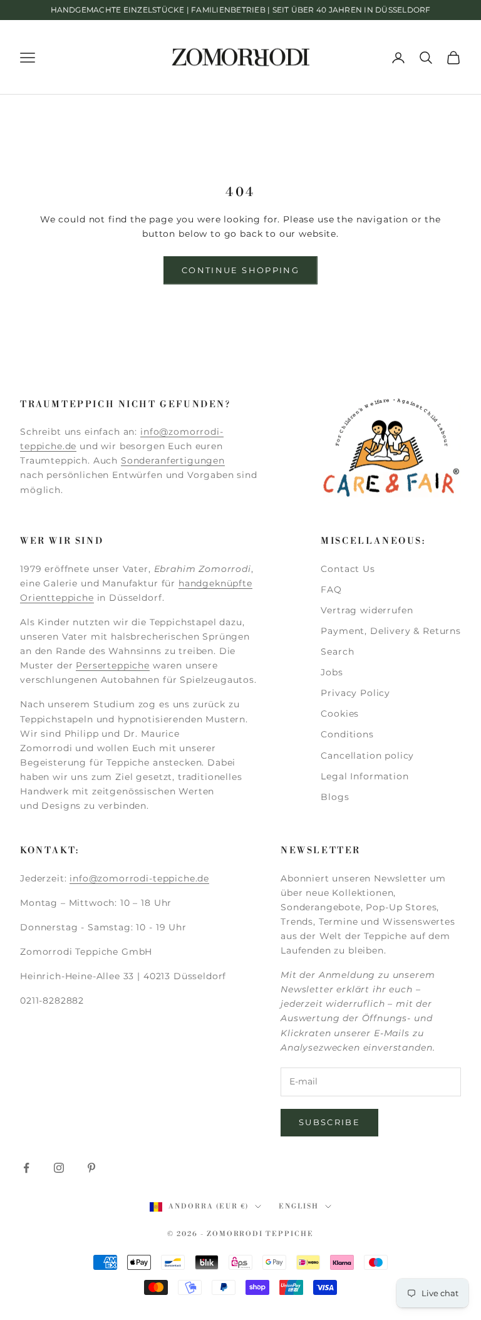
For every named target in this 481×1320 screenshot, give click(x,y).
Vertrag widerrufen (367, 610)
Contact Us (348, 568)
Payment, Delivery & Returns (391, 631)
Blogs (335, 797)
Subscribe (329, 1122)
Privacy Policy (355, 693)
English (299, 1206)
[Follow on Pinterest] (91, 1167)
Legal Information (364, 776)
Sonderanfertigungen (173, 460)
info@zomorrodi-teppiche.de (139, 878)
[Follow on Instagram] (59, 1167)
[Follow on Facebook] (26, 1167)
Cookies (340, 713)
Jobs (332, 672)
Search (337, 651)
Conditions (347, 734)
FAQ (331, 589)
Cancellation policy (367, 755)
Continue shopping (240, 270)
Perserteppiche (113, 665)
